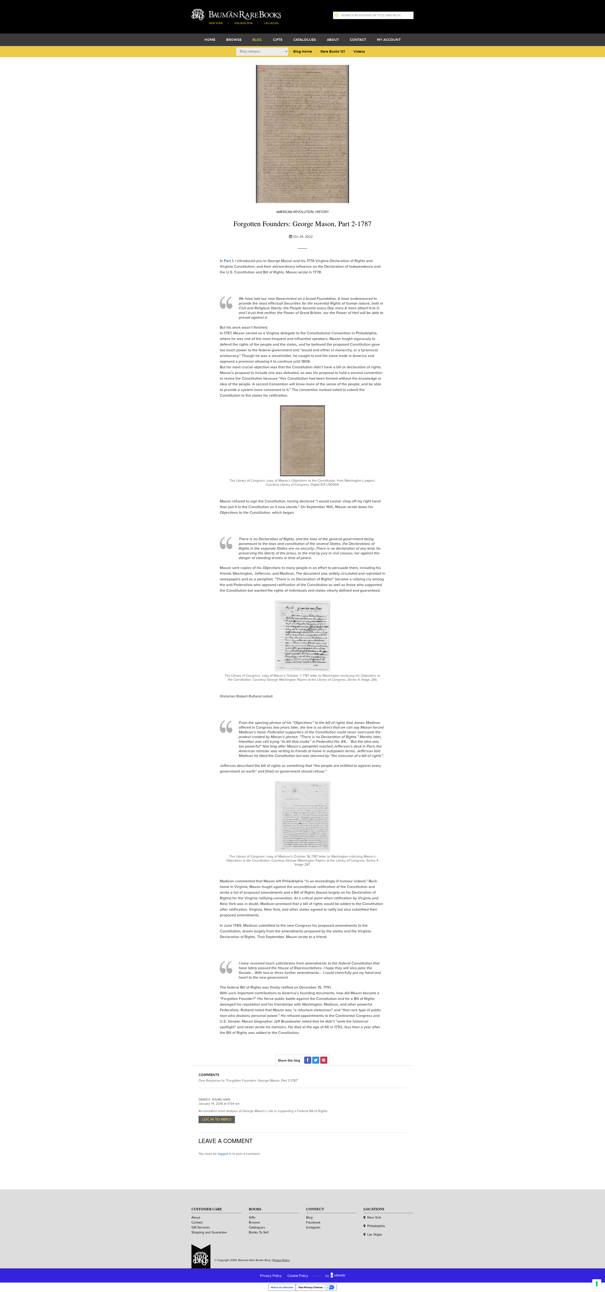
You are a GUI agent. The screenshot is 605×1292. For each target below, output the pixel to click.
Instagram (313, 1227)
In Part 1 (226, 261)
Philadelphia (243, 23)
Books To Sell (258, 1232)
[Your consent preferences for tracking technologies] (596, 1283)
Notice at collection (282, 1287)
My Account (389, 40)
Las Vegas (271, 23)
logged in (224, 1154)
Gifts (277, 40)
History (322, 212)
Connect (315, 1210)
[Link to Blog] (236, 14)
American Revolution (295, 212)
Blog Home (302, 52)
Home (209, 40)
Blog (257, 40)
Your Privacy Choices (310, 1287)
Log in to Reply (216, 1120)
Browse (234, 40)
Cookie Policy (297, 1276)
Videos (359, 52)
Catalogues (304, 40)
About (333, 40)
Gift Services (200, 1227)
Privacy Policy (281, 1260)
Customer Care (206, 1210)
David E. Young (210, 1099)
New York (216, 23)
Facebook (313, 1222)
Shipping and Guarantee (209, 1232)
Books (255, 1210)
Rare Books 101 (332, 52)
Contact (358, 40)
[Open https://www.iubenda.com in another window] (338, 1275)
